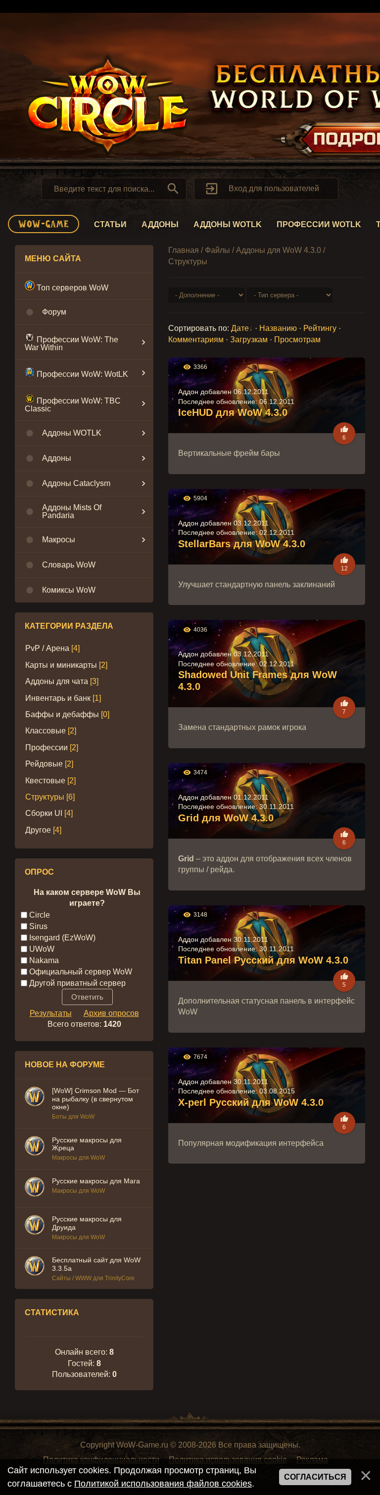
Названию (278, 328)
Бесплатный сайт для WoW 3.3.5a (96, 1264)
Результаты (51, 1013)
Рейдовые (44, 764)
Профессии (46, 747)
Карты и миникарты (61, 665)
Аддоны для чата (56, 681)
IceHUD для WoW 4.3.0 (232, 412)
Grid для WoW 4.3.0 (226, 817)
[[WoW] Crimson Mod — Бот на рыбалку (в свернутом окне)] (35, 1098)
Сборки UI (43, 813)
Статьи (110, 224)
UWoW (41, 948)
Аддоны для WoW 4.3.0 (278, 250)
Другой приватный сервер (77, 982)
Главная (183, 250)
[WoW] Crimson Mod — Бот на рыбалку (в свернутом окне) (95, 1099)
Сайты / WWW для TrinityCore (93, 1278)
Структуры (44, 797)
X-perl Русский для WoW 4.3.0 (251, 1102)
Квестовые (45, 780)
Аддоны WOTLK (227, 224)
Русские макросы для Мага (96, 1181)
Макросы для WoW (78, 1157)
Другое (38, 830)
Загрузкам (249, 339)
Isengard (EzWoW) (62, 937)
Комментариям (196, 339)
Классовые (45, 731)
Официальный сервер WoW (80, 971)
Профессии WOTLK (319, 224)
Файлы (217, 250)
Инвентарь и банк (58, 698)
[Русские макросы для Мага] (35, 1188)
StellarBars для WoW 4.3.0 (241, 543)
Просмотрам (297, 339)
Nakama (44, 960)
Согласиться (315, 1477)
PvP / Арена (47, 648)
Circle (39, 914)
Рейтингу (319, 328)
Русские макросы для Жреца (87, 1144)
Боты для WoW (73, 1116)
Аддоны (160, 224)
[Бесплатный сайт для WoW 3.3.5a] (35, 1267)
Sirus (38, 926)
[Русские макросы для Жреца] (35, 1147)
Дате (240, 328)
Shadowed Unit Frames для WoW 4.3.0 (257, 680)
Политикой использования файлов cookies (163, 1484)
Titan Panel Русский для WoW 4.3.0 (263, 960)
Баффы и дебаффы (62, 714)
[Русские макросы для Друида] (35, 1226)
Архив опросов (111, 1013)
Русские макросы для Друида (87, 1223)
